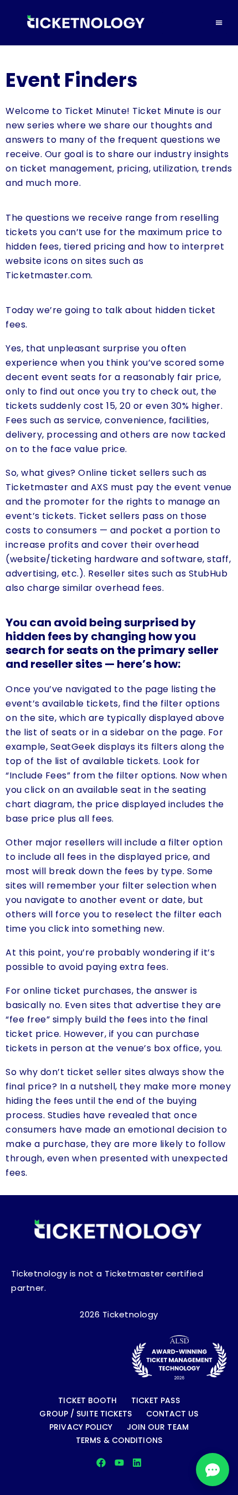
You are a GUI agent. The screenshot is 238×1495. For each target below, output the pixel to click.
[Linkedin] (137, 1462)
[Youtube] (119, 1462)
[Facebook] (101, 1462)
